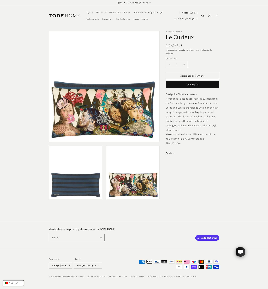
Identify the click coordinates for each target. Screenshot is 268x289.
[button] (89, 12)
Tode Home (59, 276)
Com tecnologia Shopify (74, 276)
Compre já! (193, 84)
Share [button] (172, 153)
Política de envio (154, 276)
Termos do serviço (137, 276)
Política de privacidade (117, 276)
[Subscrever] (101, 237)
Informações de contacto (186, 276)
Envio (185, 50)
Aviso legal (168, 276)
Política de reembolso (96, 276)
